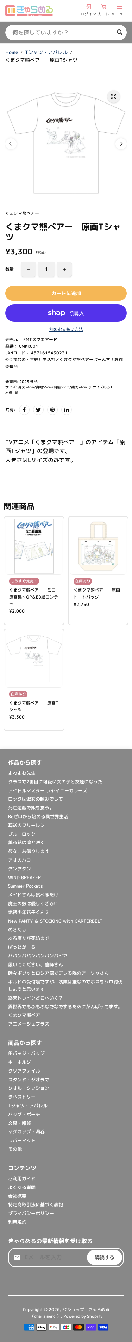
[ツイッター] (38, 410)
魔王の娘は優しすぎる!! (32, 903)
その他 (15, 1149)
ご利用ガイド (22, 1178)
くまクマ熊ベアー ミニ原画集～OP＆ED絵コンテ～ (33, 596)
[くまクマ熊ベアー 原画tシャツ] (113, 96)
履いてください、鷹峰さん (35, 964)
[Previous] (11, 143)
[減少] (28, 269)
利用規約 (17, 1222)
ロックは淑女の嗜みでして (35, 799)
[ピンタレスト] (52, 410)
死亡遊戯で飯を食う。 (31, 807)
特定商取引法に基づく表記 (35, 1204)
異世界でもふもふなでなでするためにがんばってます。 (65, 1006)
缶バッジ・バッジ (26, 1053)
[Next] (121, 143)
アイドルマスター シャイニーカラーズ (47, 790)
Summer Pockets (25, 886)
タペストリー (22, 1097)
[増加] (64, 269)
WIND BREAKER (24, 877)
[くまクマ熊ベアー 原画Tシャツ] (34, 659)
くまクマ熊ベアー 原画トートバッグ (97, 593)
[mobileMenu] (119, 6)
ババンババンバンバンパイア (40, 956)
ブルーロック (22, 834)
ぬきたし (17, 929)
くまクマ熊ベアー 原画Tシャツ (33, 706)
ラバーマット (22, 1140)
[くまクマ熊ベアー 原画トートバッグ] (98, 546)
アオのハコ (19, 860)
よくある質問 (22, 1187)
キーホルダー (22, 1062)
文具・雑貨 (19, 1123)
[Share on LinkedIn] (66, 410)
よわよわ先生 (22, 773)
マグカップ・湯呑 (26, 1131)
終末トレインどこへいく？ (35, 998)
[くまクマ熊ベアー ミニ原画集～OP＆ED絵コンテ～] (34, 546)
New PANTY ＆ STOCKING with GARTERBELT (55, 921)
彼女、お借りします (28, 851)
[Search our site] (120, 32)
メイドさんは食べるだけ (33, 895)
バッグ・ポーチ (24, 1114)
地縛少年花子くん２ (28, 912)
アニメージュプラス (28, 1024)
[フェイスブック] (24, 410)
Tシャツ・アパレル (46, 52)
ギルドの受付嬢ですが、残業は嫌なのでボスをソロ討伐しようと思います (65, 985)
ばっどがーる (22, 947)
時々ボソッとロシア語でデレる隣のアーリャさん (58, 973)
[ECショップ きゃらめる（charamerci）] (29, 11)
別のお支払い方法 (66, 329)
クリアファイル (24, 1071)
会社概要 (17, 1196)
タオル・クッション (28, 1088)
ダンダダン (19, 869)
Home (11, 52)
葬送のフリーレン (26, 825)
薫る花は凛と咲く (26, 842)
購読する (104, 1257)
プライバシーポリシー (31, 1213)
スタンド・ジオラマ (28, 1079)
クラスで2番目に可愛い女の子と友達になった (55, 782)
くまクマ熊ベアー (26, 1015)
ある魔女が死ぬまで (28, 938)
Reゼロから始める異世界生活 (38, 816)
